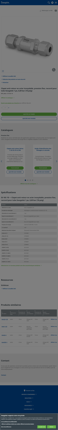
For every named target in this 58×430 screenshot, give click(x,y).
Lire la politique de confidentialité (9, 421)
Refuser (51, 427)
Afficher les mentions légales (27, 424)
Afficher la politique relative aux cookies (10, 424)
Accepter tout (41, 427)
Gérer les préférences (6, 426)
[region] (29, 421)
